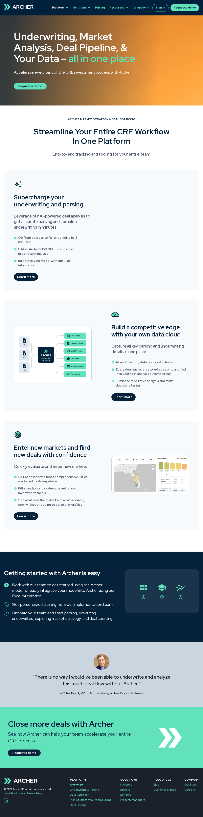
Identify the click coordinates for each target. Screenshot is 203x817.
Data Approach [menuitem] (79, 794)
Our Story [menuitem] (190, 784)
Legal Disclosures (14, 793)
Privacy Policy (35, 793)
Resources (117, 7)
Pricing (100, 7)
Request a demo (185, 7)
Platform (58, 7)
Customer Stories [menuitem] (164, 789)
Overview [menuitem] (76, 784)
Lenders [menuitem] (125, 794)
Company (139, 7)
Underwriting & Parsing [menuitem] (84, 789)
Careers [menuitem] (189, 789)
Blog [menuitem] (156, 784)
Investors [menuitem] (126, 784)
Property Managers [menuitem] (132, 800)
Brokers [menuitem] (125, 789)
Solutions (79, 7)
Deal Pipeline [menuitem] (78, 805)
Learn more (26, 277)
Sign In (160, 7)
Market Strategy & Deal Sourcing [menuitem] (91, 800)
